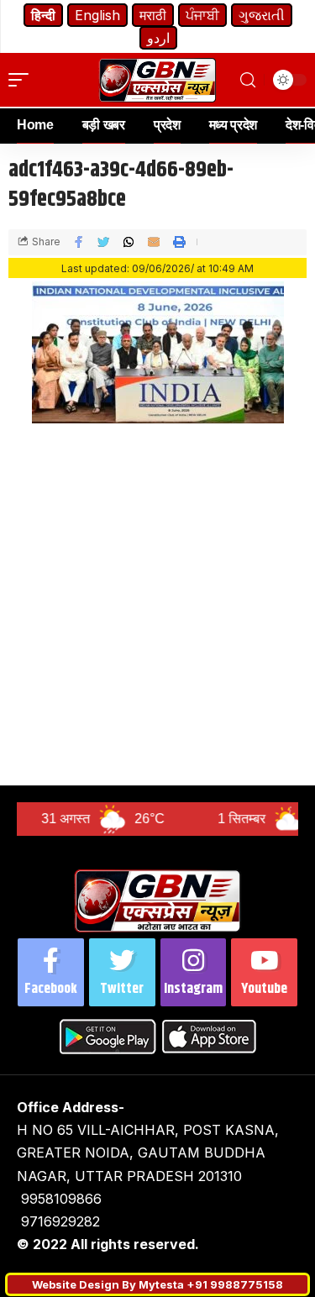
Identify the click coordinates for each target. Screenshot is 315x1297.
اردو (158, 37)
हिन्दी (43, 15)
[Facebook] (51, 972)
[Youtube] (264, 972)
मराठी (152, 15)
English (97, 15)
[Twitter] (122, 972)
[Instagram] (193, 972)
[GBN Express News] (158, 80)
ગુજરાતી (262, 15)
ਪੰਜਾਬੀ (202, 15)
